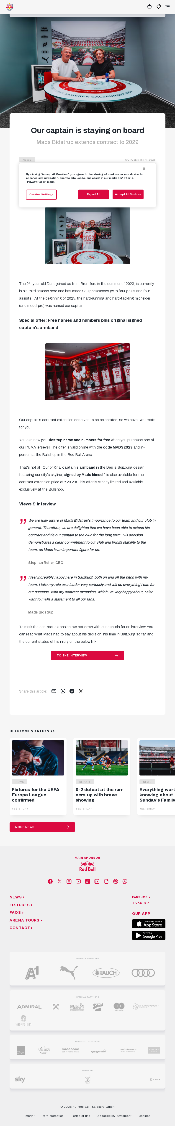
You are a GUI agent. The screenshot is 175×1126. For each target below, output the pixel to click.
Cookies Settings (41, 194)
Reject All (93, 194)
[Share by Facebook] (72, 691)
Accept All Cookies (128, 194)
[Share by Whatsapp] (63, 691)
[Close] (144, 169)
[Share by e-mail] (54, 691)
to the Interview (72, 655)
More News (24, 827)
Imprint (51, 182)
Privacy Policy (36, 182)
